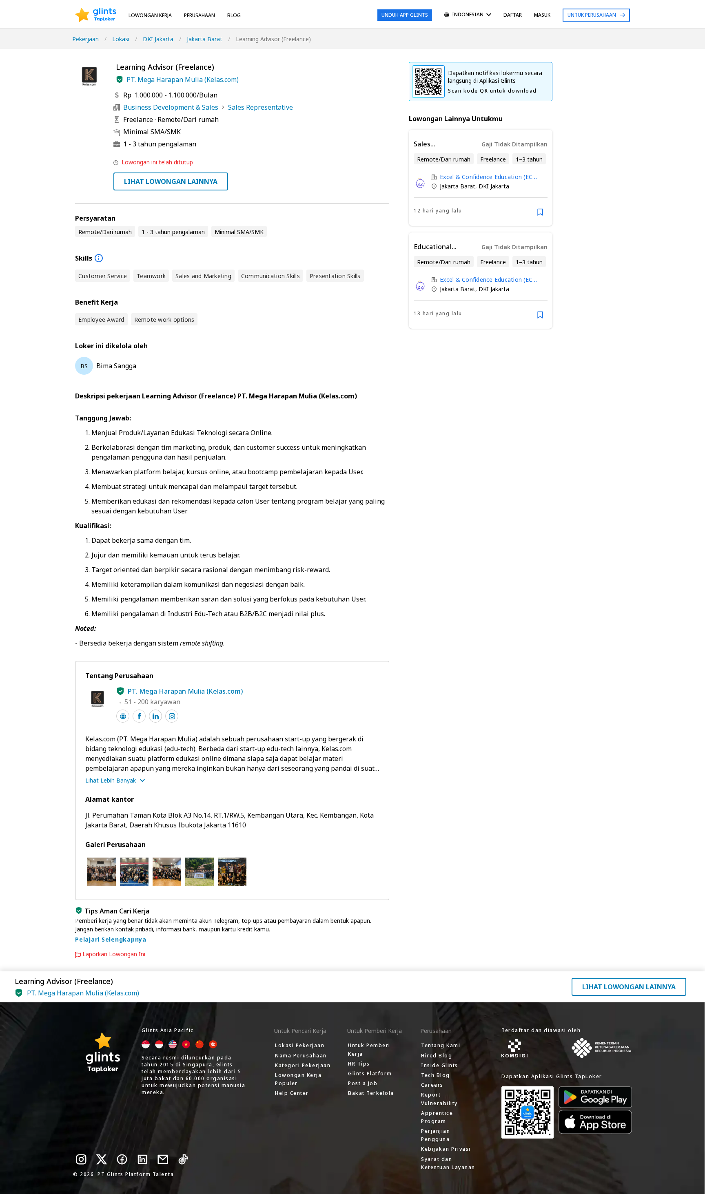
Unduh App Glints (404, 14)
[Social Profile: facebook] (139, 716)
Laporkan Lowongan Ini (113, 954)
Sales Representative (260, 107)
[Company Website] (123, 716)
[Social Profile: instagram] (172, 716)
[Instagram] (81, 1159)
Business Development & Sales (170, 107)
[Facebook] (122, 1159)
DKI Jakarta (158, 39)
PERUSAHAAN (199, 15)
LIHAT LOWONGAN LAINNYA (170, 181)
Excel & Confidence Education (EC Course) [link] (486, 177)
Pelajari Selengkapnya (110, 939)
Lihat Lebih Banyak (110, 780)
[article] (480, 178)
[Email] (163, 1159)
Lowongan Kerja (150, 15)
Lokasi (120, 39)
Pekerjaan (85, 39)
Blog (234, 15)
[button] (119, 79)
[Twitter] (101, 1159)
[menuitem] (467, 15)
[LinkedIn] (142, 1159)
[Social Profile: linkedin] (155, 716)
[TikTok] (183, 1159)
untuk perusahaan (592, 14)
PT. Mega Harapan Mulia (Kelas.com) (182, 79)
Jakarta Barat (204, 39)
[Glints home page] (95, 15)
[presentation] (95, 15)
